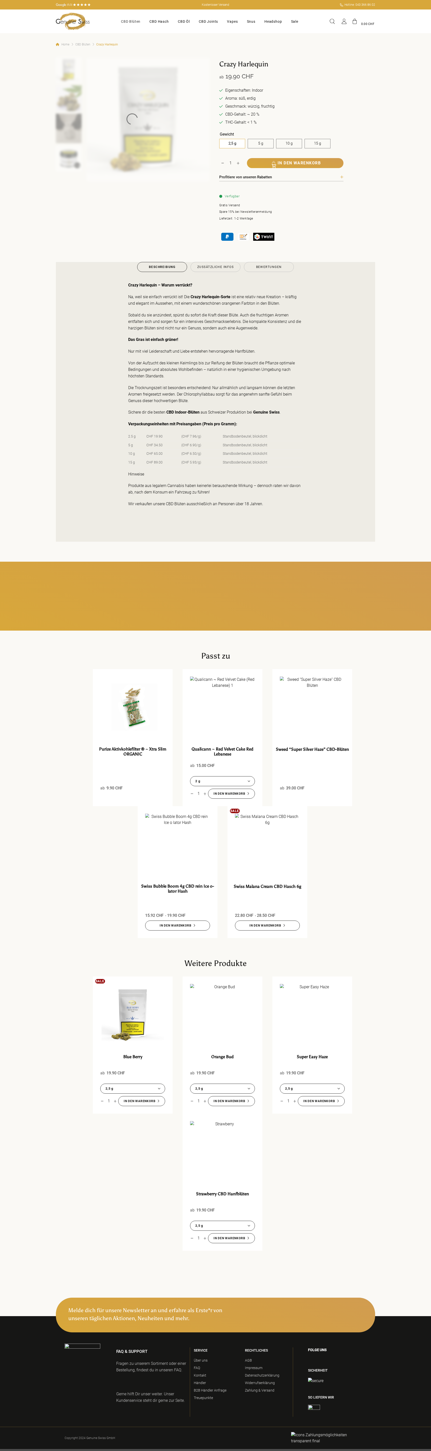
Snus (251, 21)
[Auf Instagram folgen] (317, 1360)
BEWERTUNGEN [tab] (269, 267)
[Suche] (333, 21)
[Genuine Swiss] (73, 21)
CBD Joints (208, 21)
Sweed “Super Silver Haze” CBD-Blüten (312, 749)
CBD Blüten (130, 21)
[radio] (232, 143)
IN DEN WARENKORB (299, 163)
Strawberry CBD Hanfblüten (222, 1193)
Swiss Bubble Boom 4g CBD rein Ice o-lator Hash (177, 889)
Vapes (232, 21)
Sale (294, 21)
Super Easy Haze (312, 1056)
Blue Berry (132, 1056)
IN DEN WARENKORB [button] (229, 793)
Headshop (273, 21)
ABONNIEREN (347, 1314)
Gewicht (227, 134)
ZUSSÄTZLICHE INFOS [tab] (215, 267)
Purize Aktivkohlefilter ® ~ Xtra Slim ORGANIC (132, 751)
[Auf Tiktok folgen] (326, 1360)
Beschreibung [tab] (162, 267)
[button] (363, 21)
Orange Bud (222, 1056)
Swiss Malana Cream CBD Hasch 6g (267, 886)
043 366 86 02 (365, 4)
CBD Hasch (159, 21)
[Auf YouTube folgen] (354, 1360)
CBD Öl (184, 21)
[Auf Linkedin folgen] (344, 1360)
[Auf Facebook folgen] (309, 1360)
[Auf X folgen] (334, 1360)
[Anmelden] (344, 21)
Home (65, 44)
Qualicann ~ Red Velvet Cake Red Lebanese (222, 751)
